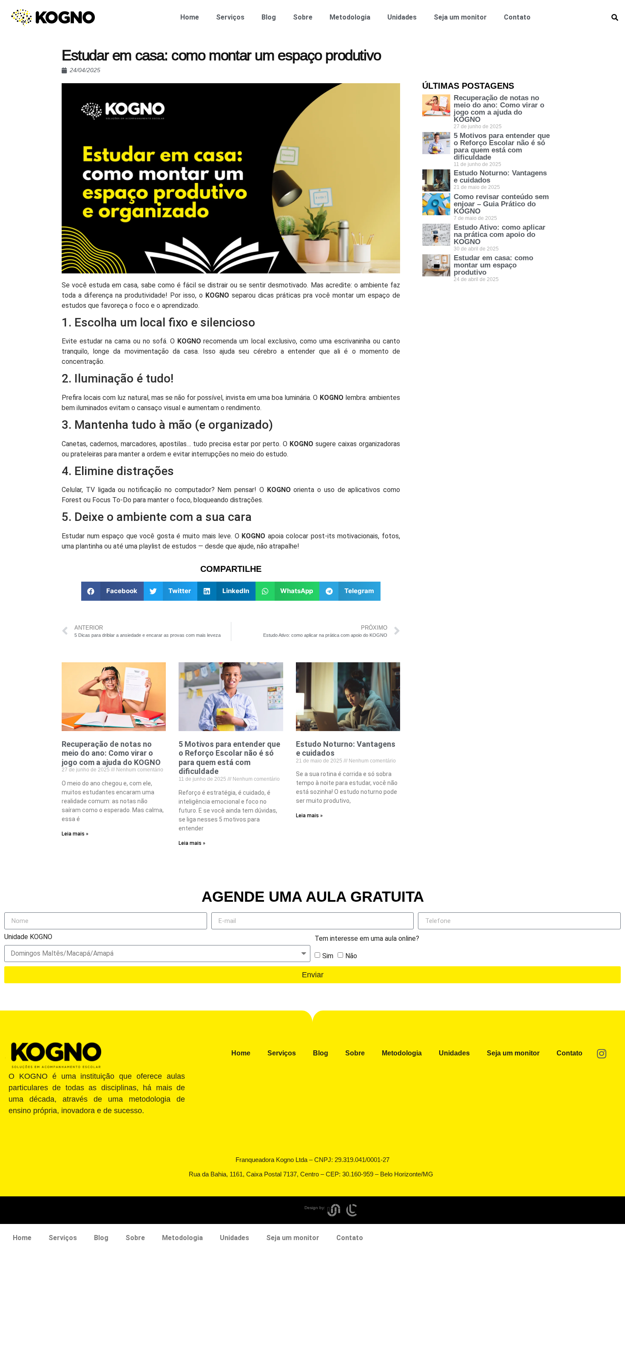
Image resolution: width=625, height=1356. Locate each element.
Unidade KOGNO (28, 937)
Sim (327, 956)
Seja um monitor (460, 17)
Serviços (230, 17)
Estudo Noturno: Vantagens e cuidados (500, 176)
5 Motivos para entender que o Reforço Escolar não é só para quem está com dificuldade (229, 758)
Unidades (402, 17)
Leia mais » (75, 834)
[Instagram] (601, 1053)
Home (189, 17)
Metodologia (350, 17)
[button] (112, 591)
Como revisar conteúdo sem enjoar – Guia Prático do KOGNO (501, 204)
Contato (517, 17)
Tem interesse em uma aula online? (367, 938)
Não (351, 956)
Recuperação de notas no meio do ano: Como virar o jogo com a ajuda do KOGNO (111, 753)
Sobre (302, 17)
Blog (268, 17)
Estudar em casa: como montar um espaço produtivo (493, 265)
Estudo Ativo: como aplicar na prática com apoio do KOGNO (499, 234)
